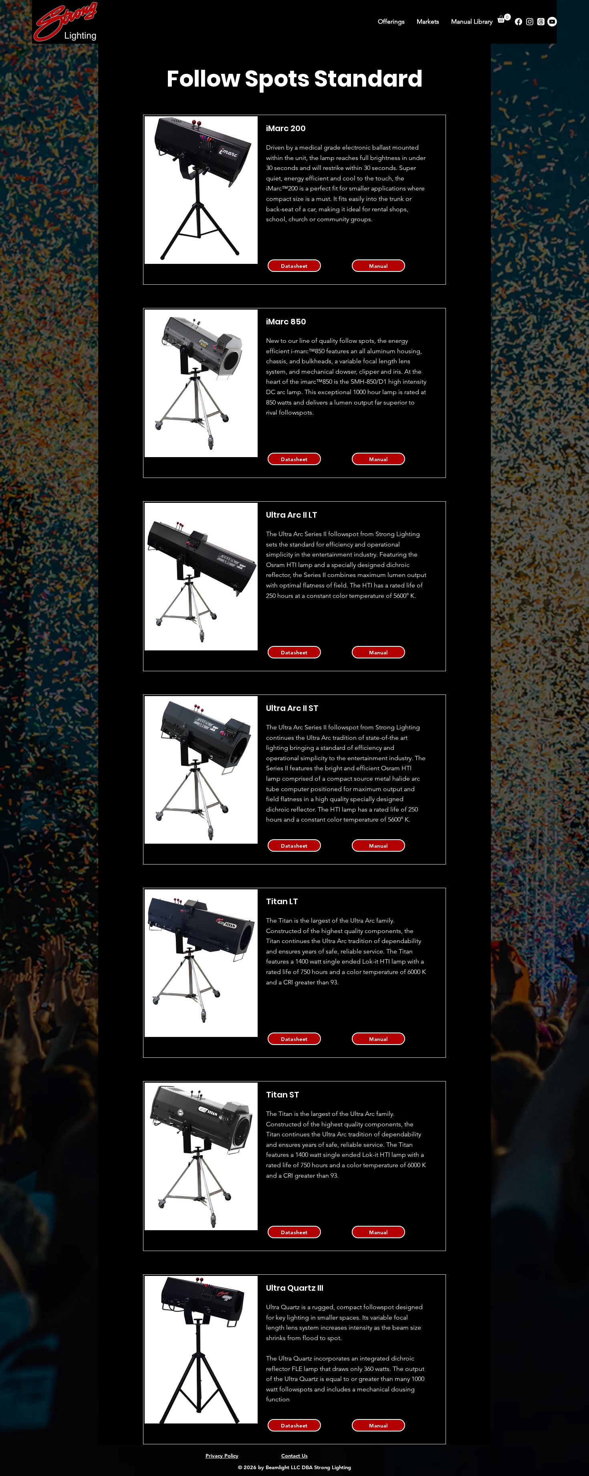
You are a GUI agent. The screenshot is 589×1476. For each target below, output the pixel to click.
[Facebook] (518, 21)
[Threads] (541, 21)
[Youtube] (552, 21)
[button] (504, 18)
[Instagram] (530, 21)
